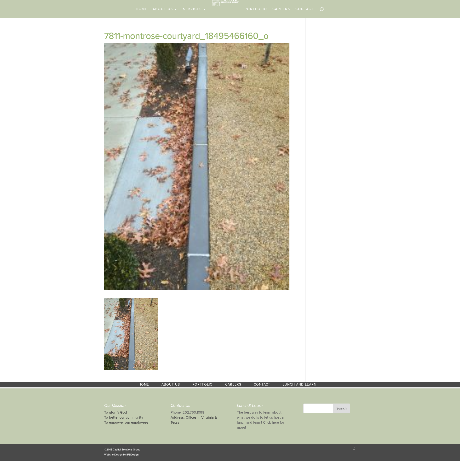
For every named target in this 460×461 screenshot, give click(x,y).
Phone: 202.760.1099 (187, 412)
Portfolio (256, 9)
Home (141, 9)
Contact (304, 9)
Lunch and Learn (299, 384)
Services (192, 9)
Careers (281, 9)
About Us (163, 9)
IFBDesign (132, 454)
